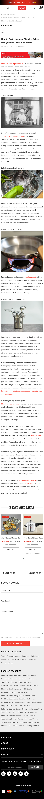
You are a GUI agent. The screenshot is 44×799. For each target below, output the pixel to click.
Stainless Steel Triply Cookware (26, 685)
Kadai (24, 679)
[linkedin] (3, 773)
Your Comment (7, 611)
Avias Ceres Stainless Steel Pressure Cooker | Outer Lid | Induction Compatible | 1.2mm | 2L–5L (33, 538)
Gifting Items (23, 692)
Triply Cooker (6, 712)
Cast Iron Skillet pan (27, 699)
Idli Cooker (28, 689)
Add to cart (11, 549)
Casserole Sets (7, 679)
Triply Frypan (18, 712)
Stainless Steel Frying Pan (11, 696)
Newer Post (35, 573)
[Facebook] (9, 773)
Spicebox (34, 656)
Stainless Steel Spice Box (29, 722)
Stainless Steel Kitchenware (12, 689)
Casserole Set (6, 685)
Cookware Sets (24, 705)
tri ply (3, 705)
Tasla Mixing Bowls (8, 719)
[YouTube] (26, 773)
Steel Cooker (12, 705)
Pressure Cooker (13, 656)
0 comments (20, 46)
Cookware (5, 659)
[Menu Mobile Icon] (2, 7)
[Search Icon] (9, 8)
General (11, 15)
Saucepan (32, 679)
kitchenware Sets (35, 709)
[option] (11, 534)
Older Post (9, 573)
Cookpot (14, 682)
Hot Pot (15, 722)
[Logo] (22, 8)
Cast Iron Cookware (18, 659)
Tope (21, 682)
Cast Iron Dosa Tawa (9, 699)
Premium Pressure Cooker (27, 719)
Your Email (5, 601)
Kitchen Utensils (18, 726)
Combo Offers (21, 709)
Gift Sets (11, 663)
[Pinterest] (20, 773)
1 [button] (20, 558)
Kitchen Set (5, 726)
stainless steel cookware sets (12, 136)
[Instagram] (15, 773)
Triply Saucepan (31, 712)
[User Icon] (35, 8)
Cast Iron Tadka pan (34, 702)
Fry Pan (18, 679)
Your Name (5, 590)
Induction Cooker (7, 709)
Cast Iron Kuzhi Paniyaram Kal (13, 702)
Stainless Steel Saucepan (11, 716)
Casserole (25, 656)
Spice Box (5, 682)
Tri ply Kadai (6, 722)
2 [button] (23, 558)
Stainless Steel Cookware (11, 676)
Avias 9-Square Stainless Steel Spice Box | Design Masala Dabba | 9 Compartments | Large (11, 538)
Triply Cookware (29, 716)
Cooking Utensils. (32, 726)
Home (3, 15)
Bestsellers (32, 659)
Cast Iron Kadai (29, 696)
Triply (3, 656)
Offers (3, 663)
